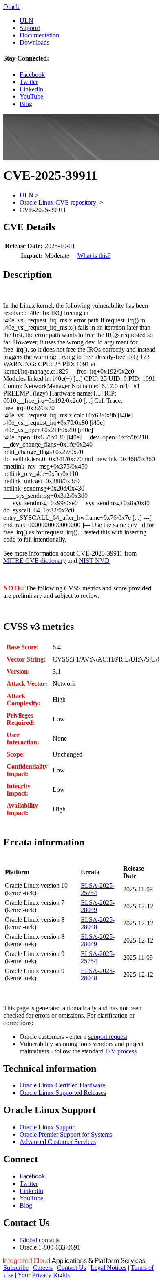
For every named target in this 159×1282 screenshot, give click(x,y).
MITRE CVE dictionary (34, 560)
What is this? (93, 255)
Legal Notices (108, 1267)
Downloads (34, 42)
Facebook (32, 74)
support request (107, 1036)
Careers (43, 1267)
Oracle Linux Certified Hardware (62, 1085)
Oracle (11, 6)
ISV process (121, 1051)
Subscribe (16, 1267)
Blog (26, 103)
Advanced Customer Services (58, 1141)
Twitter (29, 81)
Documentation (39, 35)
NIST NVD (94, 560)
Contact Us (71, 1267)
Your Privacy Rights (44, 1274)
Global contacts (40, 1240)
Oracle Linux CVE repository (59, 202)
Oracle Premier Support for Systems (66, 1134)
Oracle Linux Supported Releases (63, 1092)
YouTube (31, 96)
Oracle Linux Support (48, 1127)
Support (30, 27)
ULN (26, 20)
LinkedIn (31, 89)
